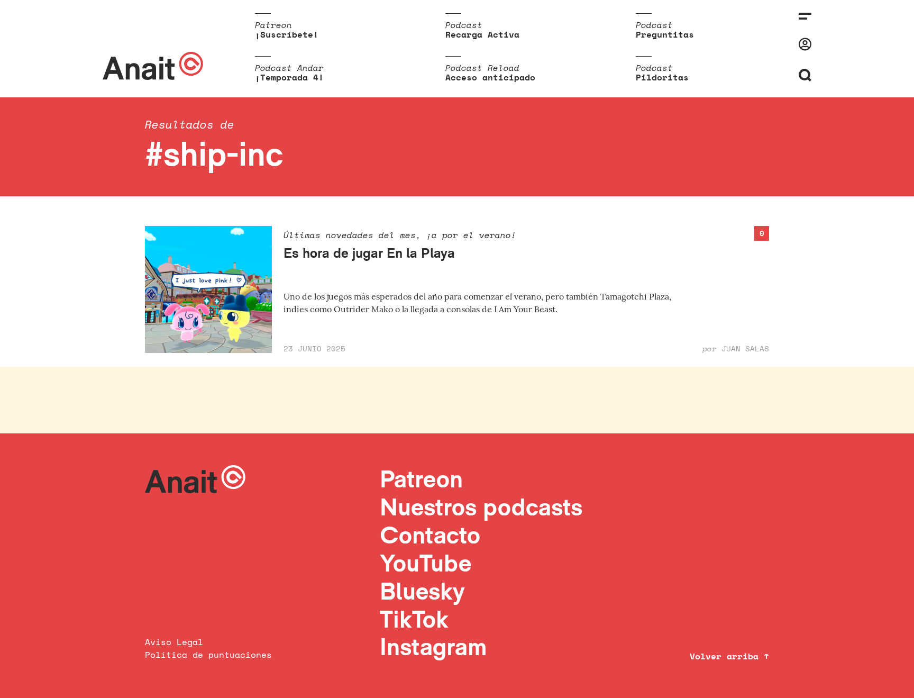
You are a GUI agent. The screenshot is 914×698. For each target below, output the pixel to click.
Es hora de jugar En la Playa (369, 252)
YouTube (425, 562)
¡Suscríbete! (286, 34)
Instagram (433, 646)
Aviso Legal (174, 642)
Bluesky (422, 590)
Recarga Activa (482, 34)
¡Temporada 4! (289, 77)
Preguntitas (665, 34)
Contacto (430, 534)
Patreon (421, 478)
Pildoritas (662, 77)
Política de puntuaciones (208, 654)
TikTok (414, 618)
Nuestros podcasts (481, 506)
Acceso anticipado (490, 77)
